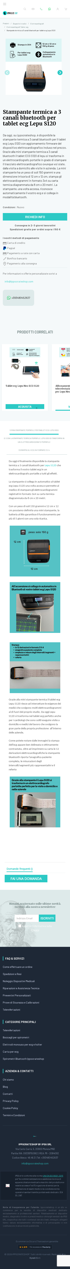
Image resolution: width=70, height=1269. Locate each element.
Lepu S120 (50, 465)
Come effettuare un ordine (17, 966)
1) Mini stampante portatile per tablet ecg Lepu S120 (34, 430)
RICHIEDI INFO (35, 217)
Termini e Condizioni (14, 1115)
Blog (5, 1086)
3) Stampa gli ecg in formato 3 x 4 (34, 450)
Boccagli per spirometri (16, 1037)
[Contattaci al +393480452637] (49, 9)
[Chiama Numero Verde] (41, 9)
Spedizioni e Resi (12, 974)
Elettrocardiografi (37, 24)
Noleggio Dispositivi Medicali (19, 981)
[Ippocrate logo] (34, 1135)
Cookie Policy (10, 1108)
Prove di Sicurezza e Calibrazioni (21, 1002)
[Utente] (58, 9)
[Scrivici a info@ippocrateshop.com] (33, 9)
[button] (60, 72)
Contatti (8, 1093)
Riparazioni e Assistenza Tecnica (21, 988)
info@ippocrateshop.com (19, 281)
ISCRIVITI (47, 918)
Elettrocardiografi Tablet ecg (17, 27)
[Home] (10, 13)
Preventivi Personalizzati (17, 995)
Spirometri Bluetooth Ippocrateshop (23, 1058)
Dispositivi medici (20, 24)
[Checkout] (66, 9)
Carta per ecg (10, 1051)
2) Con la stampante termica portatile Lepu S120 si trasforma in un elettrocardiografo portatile (34, 440)
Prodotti (6, 24)
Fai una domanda (26, 878)
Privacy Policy (10, 1100)
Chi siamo (8, 1079)
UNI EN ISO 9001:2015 (53, 1175)
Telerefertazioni (11, 1009)
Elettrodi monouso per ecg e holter (22, 1044)
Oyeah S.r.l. (35, 1257)
